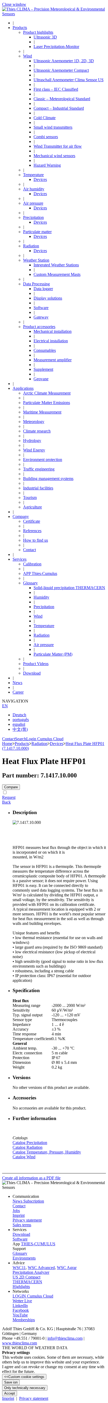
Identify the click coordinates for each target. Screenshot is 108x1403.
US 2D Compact (26, 1277)
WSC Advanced (41, 1267)
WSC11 (19, 1267)
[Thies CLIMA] (54, 14)
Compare (11, 787)
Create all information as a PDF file (31, 1178)
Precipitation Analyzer (31, 1272)
